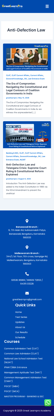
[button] (47, 6)
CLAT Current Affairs (20, 75)
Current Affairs (36, 75)
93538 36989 (18, 280)
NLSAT (22, 160)
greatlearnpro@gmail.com (27, 299)
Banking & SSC (12, 153)
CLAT (8, 75)
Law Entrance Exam (36, 79)
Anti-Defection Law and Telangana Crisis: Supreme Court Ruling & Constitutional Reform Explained (26, 169)
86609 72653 (34, 280)
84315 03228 (27, 283)
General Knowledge (14, 79)
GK (25, 79)
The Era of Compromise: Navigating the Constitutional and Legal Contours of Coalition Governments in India (26, 88)
